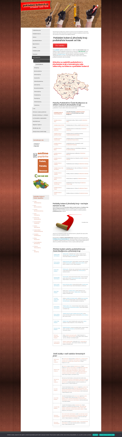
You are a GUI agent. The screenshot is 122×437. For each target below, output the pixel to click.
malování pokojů (84, 358)
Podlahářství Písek (84, 125)
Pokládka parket (65, 269)
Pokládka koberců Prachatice (57, 144)
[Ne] (120, 435)
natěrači (65, 366)
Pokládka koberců (77, 292)
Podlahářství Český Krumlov (72, 139)
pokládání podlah (72, 255)
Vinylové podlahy (83, 341)
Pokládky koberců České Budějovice (61, 239)
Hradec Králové (37, 230)
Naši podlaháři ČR (36, 57)
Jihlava (35, 238)
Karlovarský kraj (37, 74)
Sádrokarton (64, 382)
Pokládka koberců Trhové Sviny (57, 183)
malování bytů (70, 361)
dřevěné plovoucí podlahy (80, 262)
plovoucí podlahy (85, 314)
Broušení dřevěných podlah (67, 284)
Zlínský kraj (36, 67)
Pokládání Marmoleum (66, 327)
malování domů (77, 361)
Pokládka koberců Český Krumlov (57, 139)
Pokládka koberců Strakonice (57, 129)
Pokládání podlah (36, 50)
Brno (35, 205)
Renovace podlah (65, 276)
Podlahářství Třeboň (83, 188)
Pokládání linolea (66, 321)
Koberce (34, 37)
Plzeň (35, 213)
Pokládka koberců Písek (59, 125)
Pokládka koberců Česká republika (38, 197)
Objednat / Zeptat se (37, 124)
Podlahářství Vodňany (83, 163)
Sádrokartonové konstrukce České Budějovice (70, 379)
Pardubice (36, 234)
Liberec (35, 226)
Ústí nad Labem (37, 221)
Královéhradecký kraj (38, 81)
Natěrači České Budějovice (72, 367)
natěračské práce (77, 366)
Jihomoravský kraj (38, 71)
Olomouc (36, 246)
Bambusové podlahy (72, 336)
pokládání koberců (62, 54)
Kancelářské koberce (37, 40)
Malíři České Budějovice (75, 359)
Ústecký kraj (36, 105)
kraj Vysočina (37, 78)
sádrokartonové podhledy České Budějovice (77, 380)
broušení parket (85, 284)
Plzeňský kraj (37, 98)
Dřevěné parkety (82, 270)
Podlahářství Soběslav (83, 173)
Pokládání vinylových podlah (67, 341)
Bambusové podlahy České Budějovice (56, 336)
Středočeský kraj (37, 101)
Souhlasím (95, 434)
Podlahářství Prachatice (71, 144)
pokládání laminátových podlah (72, 298)
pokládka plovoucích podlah (78, 313)
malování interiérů (65, 359)
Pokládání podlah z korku (67, 305)
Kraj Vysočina (37, 239)
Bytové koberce (36, 44)
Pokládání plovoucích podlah (68, 313)
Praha (35, 201)
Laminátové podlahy (66, 301)
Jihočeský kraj (37, 61)
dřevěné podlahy (69, 262)
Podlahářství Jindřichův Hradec (72, 135)
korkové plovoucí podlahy (74, 307)
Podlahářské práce (37, 30)
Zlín (35, 250)
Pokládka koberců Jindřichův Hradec (57, 134)
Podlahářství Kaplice (82, 178)
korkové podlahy (67, 307)
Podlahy (34, 47)
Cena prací (35, 54)
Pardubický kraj (37, 95)
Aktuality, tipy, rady (36, 128)
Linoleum (84, 321)
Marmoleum (72, 328)
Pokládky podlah (65, 253)
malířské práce (78, 358)
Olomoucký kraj (37, 91)
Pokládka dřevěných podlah (67, 261)
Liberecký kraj (37, 84)
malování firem (65, 361)
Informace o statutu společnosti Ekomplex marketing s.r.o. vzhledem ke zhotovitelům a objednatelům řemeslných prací (40, 116)
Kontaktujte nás (38, 140)
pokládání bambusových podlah (71, 335)
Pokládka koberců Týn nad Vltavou (58, 168)
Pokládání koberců (37, 33)
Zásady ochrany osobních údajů (39, 131)
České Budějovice (39, 64)
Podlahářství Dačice (83, 193)
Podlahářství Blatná (71, 149)
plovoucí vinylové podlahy (67, 342)
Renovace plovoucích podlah (76, 278)
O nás (34, 108)
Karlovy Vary (36, 217)
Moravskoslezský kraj (38, 88)
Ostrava (35, 209)
